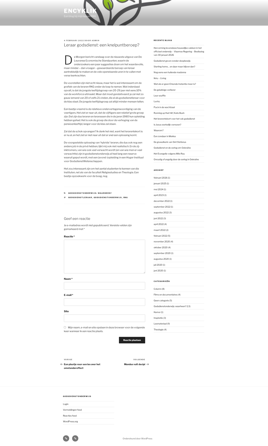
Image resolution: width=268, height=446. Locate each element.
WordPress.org (70, 421)
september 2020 (162, 253)
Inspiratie (158, 318)
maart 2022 (159, 230)
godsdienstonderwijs (108, 197)
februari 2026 (160, 177)
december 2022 (162, 201)
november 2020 (162, 241)
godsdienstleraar (80, 197)
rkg (125, 197)
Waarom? (158, 130)
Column (157, 289)
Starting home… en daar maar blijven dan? (174, 66)
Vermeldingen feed (72, 409)
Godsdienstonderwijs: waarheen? (90, 193)
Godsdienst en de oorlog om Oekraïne (172, 147)
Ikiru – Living (160, 78)
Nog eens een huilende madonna (170, 72)
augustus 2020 (161, 259)
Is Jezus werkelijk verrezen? (167, 124)
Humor (157, 312)
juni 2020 (158, 270)
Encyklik (80, 10)
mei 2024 (158, 189)
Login (65, 404)
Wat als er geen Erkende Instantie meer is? (175, 84)
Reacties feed (70, 415)
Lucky (157, 101)
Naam (68, 278)
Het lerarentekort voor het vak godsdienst (174, 118)
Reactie (69, 236)
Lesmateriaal (160, 323)
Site (66, 311)
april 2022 (159, 224)
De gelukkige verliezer (165, 89)
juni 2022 (158, 218)
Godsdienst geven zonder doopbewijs (172, 60)
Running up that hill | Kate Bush (169, 113)
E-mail (68, 295)
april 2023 (159, 195)
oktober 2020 (161, 247)
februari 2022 (160, 235)
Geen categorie (161, 300)
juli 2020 (158, 264)
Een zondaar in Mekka (165, 136)
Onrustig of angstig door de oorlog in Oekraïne (176, 159)
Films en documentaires (165, 294)
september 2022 (162, 206)
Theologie (158, 329)
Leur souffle (160, 95)
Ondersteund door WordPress (137, 438)
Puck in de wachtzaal (164, 107)
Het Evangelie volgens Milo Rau (169, 153)
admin (95, 40)
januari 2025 (160, 183)
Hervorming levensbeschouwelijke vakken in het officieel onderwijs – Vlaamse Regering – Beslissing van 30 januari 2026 (179, 51)
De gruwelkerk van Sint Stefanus (170, 142)
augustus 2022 (161, 212)
